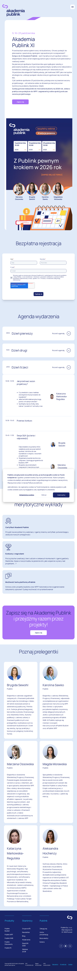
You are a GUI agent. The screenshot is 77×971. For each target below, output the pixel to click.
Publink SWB (9, 938)
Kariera (42, 942)
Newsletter (26, 932)
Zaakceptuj (61, 495)
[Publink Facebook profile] (61, 946)
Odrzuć (43, 495)
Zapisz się (20, 102)
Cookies (70, 964)
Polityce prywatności (35, 483)
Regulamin (55, 964)
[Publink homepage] (13, 6)
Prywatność (63, 964)
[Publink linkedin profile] (70, 946)
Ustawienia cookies (26, 495)
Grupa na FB (26, 929)
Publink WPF (9, 935)
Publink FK (8, 948)
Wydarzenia (26, 940)
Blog (23, 936)
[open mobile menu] (72, 7)
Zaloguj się (43, 929)
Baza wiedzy (44, 938)
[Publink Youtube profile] (65, 946)
